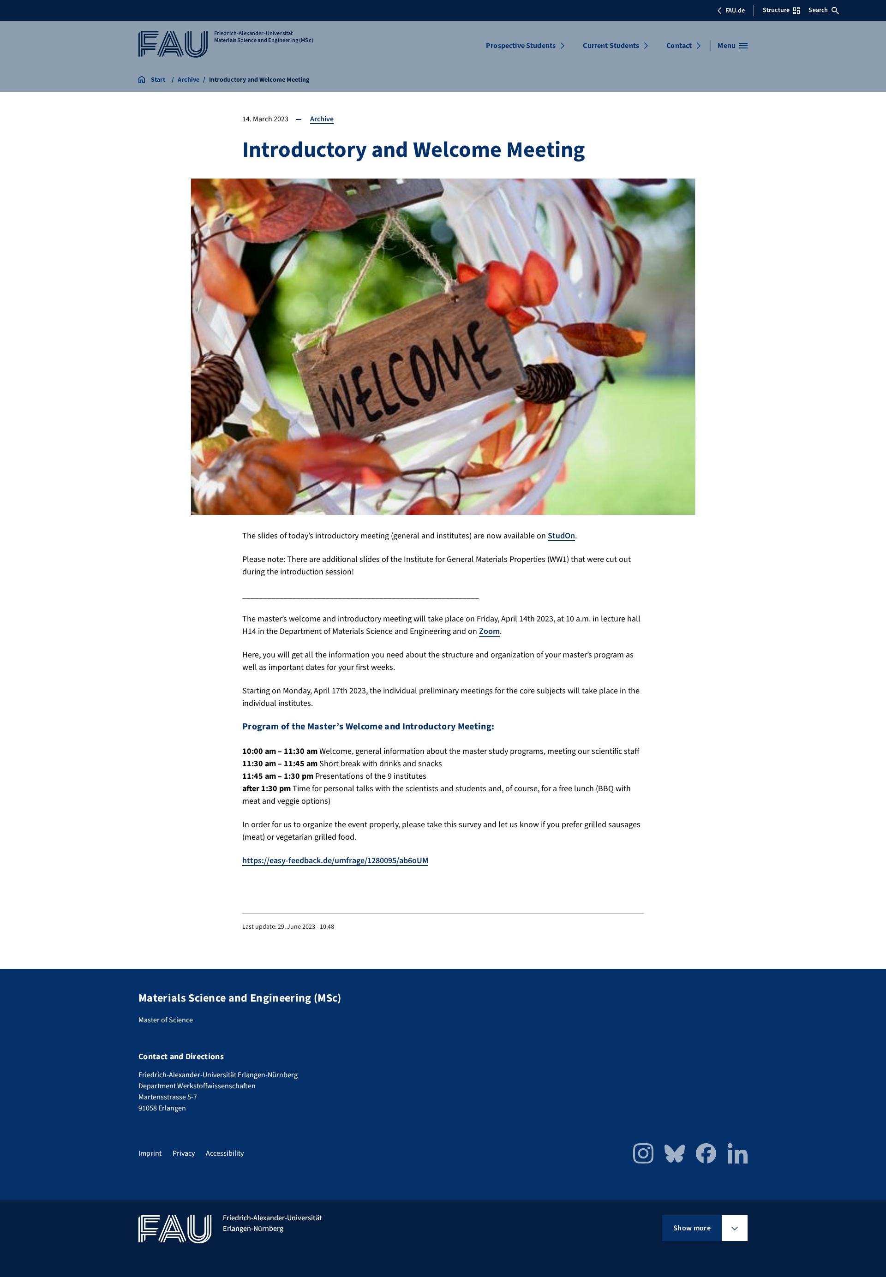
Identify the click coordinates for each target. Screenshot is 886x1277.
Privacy (184, 1153)
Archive (322, 119)
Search (818, 10)
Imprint (150, 1153)
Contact (679, 46)
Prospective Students (521, 46)
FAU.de (735, 10)
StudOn (561, 536)
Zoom (489, 631)
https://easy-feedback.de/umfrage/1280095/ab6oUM (335, 860)
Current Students (611, 46)
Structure (776, 10)
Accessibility (225, 1153)
